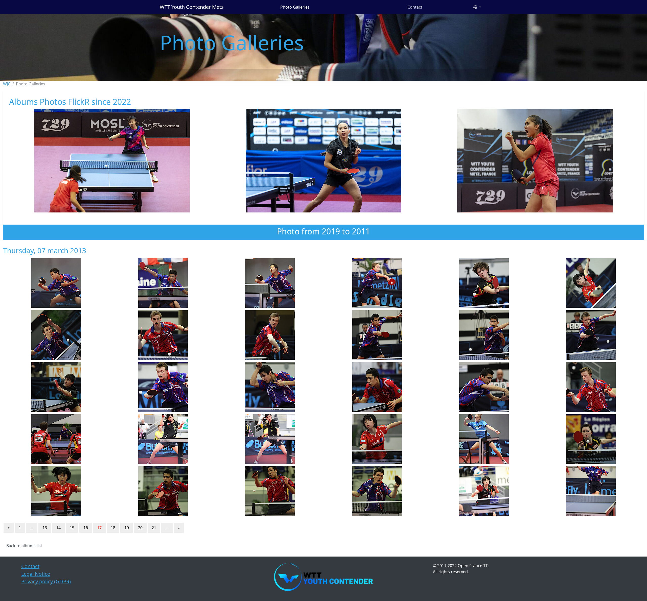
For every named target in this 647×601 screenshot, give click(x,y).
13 (44, 528)
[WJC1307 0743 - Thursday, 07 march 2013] (591, 439)
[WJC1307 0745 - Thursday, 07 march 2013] (163, 491)
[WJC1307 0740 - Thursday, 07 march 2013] (270, 439)
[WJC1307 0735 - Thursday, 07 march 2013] (484, 387)
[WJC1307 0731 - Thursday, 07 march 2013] (163, 387)
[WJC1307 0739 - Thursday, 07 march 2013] (163, 439)
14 (58, 528)
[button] (477, 7)
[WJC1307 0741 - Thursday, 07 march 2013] (377, 439)
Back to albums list (24, 545)
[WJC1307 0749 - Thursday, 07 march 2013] (484, 491)
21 (154, 528)
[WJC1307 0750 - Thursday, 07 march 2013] (591, 491)
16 (85, 528)
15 (72, 528)
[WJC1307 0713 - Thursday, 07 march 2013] (163, 283)
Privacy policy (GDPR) (46, 581)
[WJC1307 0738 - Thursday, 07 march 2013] (56, 439)
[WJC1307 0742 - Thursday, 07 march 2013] (484, 439)
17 (99, 528)
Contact (414, 7)
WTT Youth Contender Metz (191, 7)
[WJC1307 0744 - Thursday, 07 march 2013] (56, 491)
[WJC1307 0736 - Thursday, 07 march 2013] (591, 387)
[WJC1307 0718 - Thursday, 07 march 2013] (377, 283)
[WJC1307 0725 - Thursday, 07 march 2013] (163, 335)
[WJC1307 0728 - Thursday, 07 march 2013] (484, 335)
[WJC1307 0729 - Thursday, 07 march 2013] (591, 335)
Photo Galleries (295, 7)
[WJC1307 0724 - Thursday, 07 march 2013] (56, 335)
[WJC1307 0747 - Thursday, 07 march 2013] (377, 491)
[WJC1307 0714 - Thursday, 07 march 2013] (270, 283)
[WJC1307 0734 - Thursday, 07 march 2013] (377, 387)
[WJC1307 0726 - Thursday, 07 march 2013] (270, 335)
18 (113, 528)
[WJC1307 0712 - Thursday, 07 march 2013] (56, 283)
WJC (6, 84)
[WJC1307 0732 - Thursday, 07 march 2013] (270, 387)
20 (140, 528)
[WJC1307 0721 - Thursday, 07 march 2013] (484, 283)
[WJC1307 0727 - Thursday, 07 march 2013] (377, 335)
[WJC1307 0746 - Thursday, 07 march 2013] (270, 491)
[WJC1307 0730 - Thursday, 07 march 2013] (56, 387)
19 (126, 528)
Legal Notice (35, 573)
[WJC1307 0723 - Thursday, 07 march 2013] (591, 283)
